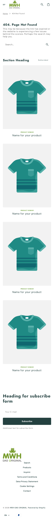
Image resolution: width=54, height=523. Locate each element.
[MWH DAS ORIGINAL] (14, 4)
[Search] (47, 44)
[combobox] (23, 44)
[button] (6, 4)
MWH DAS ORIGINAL (18, 508)
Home (5, 14)
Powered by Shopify (37, 508)
